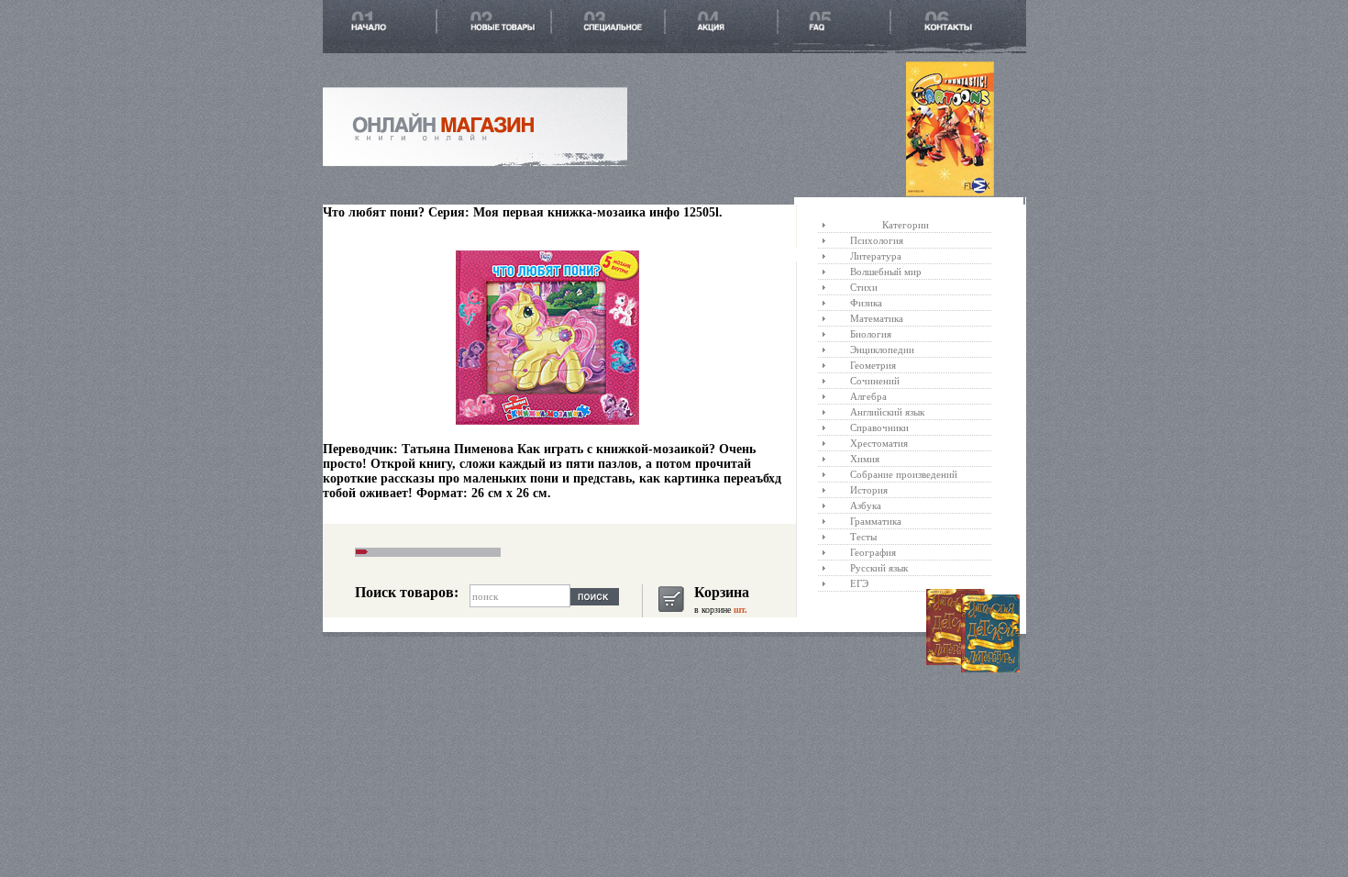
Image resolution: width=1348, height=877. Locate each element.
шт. (739, 610)
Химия (864, 458)
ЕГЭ (859, 583)
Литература (875, 255)
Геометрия (873, 365)
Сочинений (875, 380)
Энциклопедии (882, 349)
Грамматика (875, 521)
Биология (870, 333)
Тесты (863, 536)
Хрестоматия (879, 443)
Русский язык (879, 567)
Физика (866, 302)
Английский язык (887, 411)
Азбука (865, 505)
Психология (876, 240)
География (873, 552)
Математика (876, 318)
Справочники (879, 427)
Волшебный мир (886, 271)
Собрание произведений (903, 474)
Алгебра (868, 396)
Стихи (864, 287)
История (869, 489)
